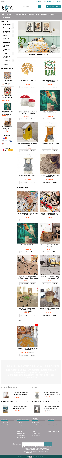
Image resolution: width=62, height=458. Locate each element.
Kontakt (3, 1)
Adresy (34, 431)
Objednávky (35, 427)
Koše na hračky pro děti (7, 39)
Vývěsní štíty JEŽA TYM (27, 80)
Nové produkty (5, 423)
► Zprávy (9, 14)
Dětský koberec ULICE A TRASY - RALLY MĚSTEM (8, 95)
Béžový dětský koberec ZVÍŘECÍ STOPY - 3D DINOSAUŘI (28, 310)
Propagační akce (5, 425)
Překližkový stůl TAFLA (20, 404)
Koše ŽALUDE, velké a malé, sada (49, 309)
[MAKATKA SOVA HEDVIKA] (37, 392)
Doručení (19, 423)
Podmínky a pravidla (47, 14)
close (30, 456)
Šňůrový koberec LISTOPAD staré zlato (50, 176)
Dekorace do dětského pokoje (7, 32)
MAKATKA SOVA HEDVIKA (27, 176)
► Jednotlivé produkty (6, 57)
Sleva (46, 54)
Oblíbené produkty (36, 54)
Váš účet (35, 419)
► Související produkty (6, 61)
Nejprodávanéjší (7, 69)
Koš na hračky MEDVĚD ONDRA (8, 126)
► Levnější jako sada (7, 46)
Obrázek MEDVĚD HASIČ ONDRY (52, 399)
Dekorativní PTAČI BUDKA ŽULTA (27, 144)
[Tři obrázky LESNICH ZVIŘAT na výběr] (6, 391)
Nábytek (5, 35)
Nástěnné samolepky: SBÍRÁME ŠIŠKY (50, 81)
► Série (5, 53)
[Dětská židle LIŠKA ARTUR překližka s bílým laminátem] (37, 407)
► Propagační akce (19, 14)
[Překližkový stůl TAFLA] (6, 407)
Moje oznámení (36, 435)
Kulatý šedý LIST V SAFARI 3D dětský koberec (28, 349)
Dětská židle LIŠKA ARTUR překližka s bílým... (52, 404)
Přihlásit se (48, 1)
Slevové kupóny (36, 433)
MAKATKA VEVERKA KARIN (50, 144)
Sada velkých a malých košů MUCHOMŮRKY (28, 112)
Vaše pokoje (6, 18)
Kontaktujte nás (21, 437)
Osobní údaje (35, 423)
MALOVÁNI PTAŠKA (8, 111)
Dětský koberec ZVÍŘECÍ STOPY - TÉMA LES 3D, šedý (50, 277)
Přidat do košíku (24, 87)
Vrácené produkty (37, 425)
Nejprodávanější (5, 427)
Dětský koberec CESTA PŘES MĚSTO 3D (8, 80)
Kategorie (4, 22)
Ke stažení (31, 14)
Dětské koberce (7, 24)
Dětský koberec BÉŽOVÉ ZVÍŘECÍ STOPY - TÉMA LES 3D (28, 277)
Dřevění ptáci (6, 42)
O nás (37, 14)
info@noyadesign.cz (53, 431)
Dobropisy (35, 429)
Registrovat (57, 1)
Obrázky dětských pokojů (7, 28)
